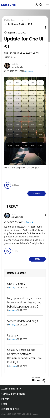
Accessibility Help (11, 389)
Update (11, 335)
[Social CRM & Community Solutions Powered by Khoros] (38, 379)
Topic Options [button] (41, 27)
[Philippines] (8, 4)
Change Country (10, 409)
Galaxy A (29, 71)
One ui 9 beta (15, 284)
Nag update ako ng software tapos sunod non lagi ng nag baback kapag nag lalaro (24, 302)
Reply (37, 259)
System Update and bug (21, 321)
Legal (4, 404)
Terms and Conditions (13, 394)
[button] (41, 65)
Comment (36, 193)
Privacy (5, 399)
